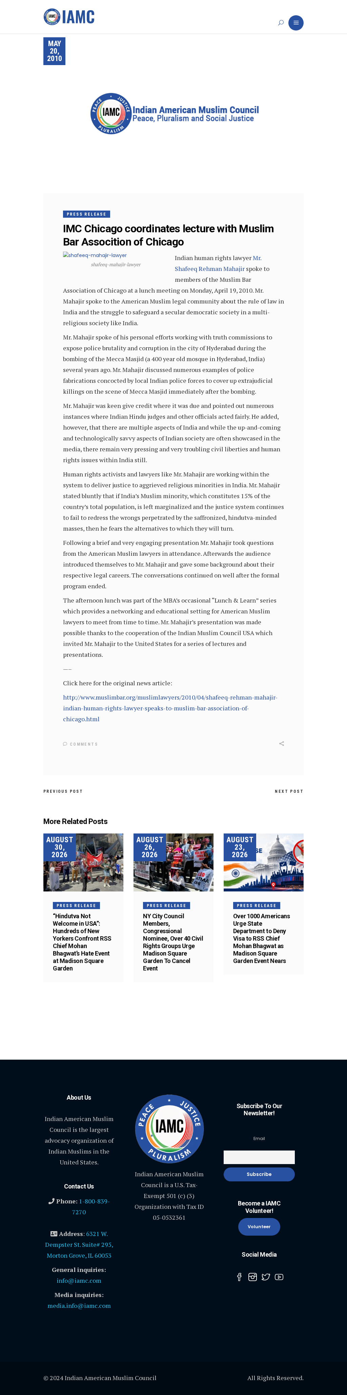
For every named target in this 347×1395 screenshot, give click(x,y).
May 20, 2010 (54, 51)
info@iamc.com (79, 1280)
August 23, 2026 (240, 847)
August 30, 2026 (60, 847)
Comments (83, 744)
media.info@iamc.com (79, 1305)
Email (259, 1138)
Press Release (86, 214)
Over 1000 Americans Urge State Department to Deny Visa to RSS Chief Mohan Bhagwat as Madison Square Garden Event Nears (261, 938)
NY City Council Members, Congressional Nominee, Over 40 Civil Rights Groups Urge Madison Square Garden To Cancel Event (173, 942)
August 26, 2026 (150, 847)
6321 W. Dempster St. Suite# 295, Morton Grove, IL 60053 (79, 1244)
